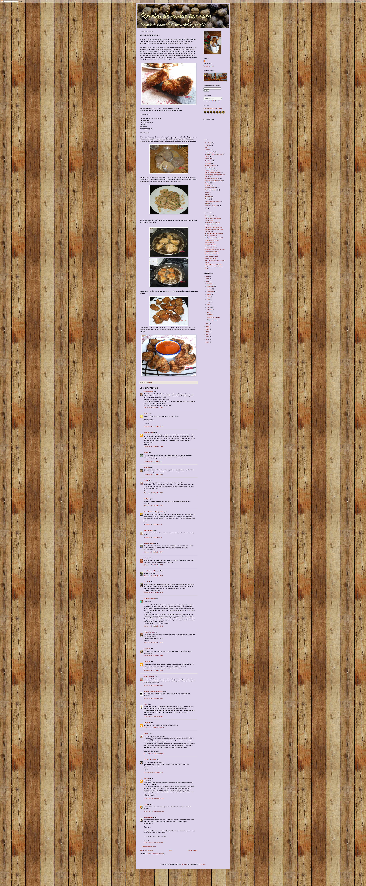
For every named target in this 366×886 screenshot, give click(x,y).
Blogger (203, 864)
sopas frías (208, 196)
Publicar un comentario (149, 846)
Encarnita (147, 648)
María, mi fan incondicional (213, 218)
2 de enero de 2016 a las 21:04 (153, 493)
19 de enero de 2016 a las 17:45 (154, 842)
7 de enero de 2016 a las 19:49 (153, 642)
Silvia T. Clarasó (149, 676)
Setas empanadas (212, 320)
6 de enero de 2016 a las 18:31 (153, 592)
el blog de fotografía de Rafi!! (214, 238)
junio (208, 299)
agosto (209, 294)
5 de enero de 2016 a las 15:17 (153, 576)
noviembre (210, 286)
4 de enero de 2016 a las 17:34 (153, 552)
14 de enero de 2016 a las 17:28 (154, 811)
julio (208, 297)
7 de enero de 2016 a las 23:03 (153, 655)
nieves (146, 558)
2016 (207, 281)
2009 (207, 339)
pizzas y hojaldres (210, 187)
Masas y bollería (210, 170)
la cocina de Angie (210, 244)
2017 (207, 279)
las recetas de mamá (211, 256)
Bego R (146, 778)
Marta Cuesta (148, 817)
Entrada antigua (192, 850)
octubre (209, 289)
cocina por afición (210, 225)
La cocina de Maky (211, 216)
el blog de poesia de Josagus (214, 233)
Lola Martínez (148, 432)
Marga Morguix (149, 543)
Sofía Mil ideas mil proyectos (153, 512)
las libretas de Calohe (211, 251)
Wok (206, 208)
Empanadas (208, 158)
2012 (207, 331)
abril (208, 304)
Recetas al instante (150, 759)
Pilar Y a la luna (149, 632)
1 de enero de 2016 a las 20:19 (153, 426)
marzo (209, 307)
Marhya (146, 499)
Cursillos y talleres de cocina (213, 154)
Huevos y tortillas (210, 165)
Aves (206, 147)
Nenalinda (147, 582)
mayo (209, 302)
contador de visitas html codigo (212, 108)
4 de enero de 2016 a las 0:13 (153, 524)
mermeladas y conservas (212, 172)
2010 (207, 337)
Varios (207, 203)
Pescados (208, 185)
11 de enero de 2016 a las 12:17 (154, 753)
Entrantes (208, 163)
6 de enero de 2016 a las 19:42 (153, 626)
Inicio (170, 850)
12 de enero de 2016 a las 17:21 (154, 798)
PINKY (146, 804)
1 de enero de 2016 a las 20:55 (153, 446)
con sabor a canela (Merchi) (213, 227)
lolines (146, 413)
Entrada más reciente (146, 850)
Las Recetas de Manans (151, 571)
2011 (207, 334)
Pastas (207, 183)
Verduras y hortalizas (211, 205)
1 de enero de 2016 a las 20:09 (153, 407)
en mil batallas (209, 242)
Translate (217, 101)
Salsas (207, 192)
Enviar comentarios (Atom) (156, 853)
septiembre (210, 291)
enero (209, 312)
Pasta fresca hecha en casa (213, 180)
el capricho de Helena (211, 240)
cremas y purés (210, 152)
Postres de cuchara (211, 190)
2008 (207, 342)
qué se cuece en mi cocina (213, 264)
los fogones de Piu (210, 258)
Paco (145, 704)
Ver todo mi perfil (208, 66)
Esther (146, 452)
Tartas (207, 199)
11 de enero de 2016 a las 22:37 (154, 772)
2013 (207, 329)
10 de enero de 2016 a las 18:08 (154, 727)
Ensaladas (208, 161)
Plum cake (210, 314)
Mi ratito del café (149, 598)
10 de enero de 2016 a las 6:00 (153, 716)
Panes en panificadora (212, 178)
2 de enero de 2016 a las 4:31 (153, 461)
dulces (207, 156)
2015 (207, 324)
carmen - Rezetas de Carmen (153, 691)
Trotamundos (209, 220)
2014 (207, 326)
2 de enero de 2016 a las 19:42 (153, 474)
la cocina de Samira (211, 247)
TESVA (146, 480)
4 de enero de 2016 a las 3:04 (153, 537)
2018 (207, 276)
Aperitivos (208, 143)
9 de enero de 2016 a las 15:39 (153, 698)
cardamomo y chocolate (212, 222)
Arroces (207, 145)
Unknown (147, 661)
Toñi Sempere (148, 391)
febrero (209, 310)
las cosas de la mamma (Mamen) (215, 249)
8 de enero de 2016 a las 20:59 (153, 685)
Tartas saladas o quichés (212, 201)
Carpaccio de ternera (213, 317)
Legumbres (208, 168)
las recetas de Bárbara (212, 254)
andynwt (184, 864)
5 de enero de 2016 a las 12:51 (153, 565)
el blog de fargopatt (211, 235)
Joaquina (147, 467)
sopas (207, 194)
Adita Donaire (148, 530)
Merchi (146, 733)
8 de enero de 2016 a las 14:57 (153, 670)
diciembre (210, 283)
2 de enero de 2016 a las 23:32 (153, 505)
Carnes (207, 149)
